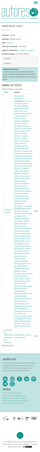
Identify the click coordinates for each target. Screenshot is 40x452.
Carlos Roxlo (27, 206)
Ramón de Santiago (21, 141)
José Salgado (18, 244)
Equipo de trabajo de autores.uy (14, 403)
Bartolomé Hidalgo (21, 106)
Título (6, 92)
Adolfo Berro (18, 111)
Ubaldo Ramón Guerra (22, 241)
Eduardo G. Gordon (21, 151)
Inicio (3, 29)
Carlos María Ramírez (22, 161)
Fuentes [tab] (8, 58)
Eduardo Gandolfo (21, 294)
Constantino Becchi (21, 194)
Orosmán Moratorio (21, 196)
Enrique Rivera (25, 236)
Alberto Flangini (25, 191)
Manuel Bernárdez (21, 224)
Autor (7, 29)
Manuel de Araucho (21, 108)
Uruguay (30, 50)
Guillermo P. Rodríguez (22, 228)
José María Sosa (20, 337)
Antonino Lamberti (21, 146)
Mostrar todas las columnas (12, 89)
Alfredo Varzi (26, 326)
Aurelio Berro (27, 156)
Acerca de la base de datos (12, 393)
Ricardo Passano (20, 226)
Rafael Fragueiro (20, 181)
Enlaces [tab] (7, 63)
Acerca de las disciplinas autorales (14, 398)
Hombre (10, 43)
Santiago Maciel (20, 208)
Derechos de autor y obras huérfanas (16, 401)
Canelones (22, 50)
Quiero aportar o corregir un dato (14, 395)
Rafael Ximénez (20, 143)
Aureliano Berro (20, 291)
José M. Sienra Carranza (23, 158)
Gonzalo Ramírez (20, 163)
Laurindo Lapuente (21, 148)
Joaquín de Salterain (21, 183)
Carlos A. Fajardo (20, 138)
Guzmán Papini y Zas (22, 239)
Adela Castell (19, 231)
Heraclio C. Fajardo (21, 136)
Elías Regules (19, 199)
